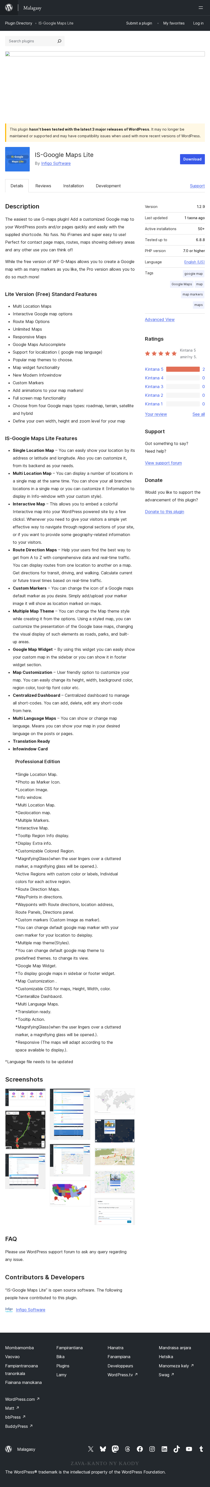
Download (192, 159)
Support (197, 185)
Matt (12, 1408)
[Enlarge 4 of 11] (83, 1095)
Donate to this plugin (164, 511)
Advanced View (160, 319)
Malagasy (26, 1449)
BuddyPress (19, 1426)
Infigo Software (56, 163)
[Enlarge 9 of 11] (128, 1154)
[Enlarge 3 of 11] (38, 1160)
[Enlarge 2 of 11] (38, 1117)
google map (193, 274)
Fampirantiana (69, 1347)
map (199, 284)
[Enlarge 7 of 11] (128, 1095)
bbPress (15, 1417)
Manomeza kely (176, 1365)
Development (108, 185)
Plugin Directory (18, 23)
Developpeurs (120, 1365)
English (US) (194, 262)
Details (16, 185)
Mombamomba (19, 1347)
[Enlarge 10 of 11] (128, 1177)
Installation (73, 185)
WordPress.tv (123, 1374)
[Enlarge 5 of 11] (83, 1150)
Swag (166, 1374)
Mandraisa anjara (175, 1347)
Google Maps (182, 284)
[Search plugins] (59, 41)
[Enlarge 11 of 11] (128, 1204)
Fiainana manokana (23, 1382)
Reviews (43, 185)
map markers (193, 294)
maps (198, 305)
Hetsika (166, 1356)
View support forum (163, 462)
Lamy (61, 1374)
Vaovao (12, 1356)
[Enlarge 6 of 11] (83, 1187)
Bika (60, 1356)
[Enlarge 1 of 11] (38, 1095)
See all (199, 414)
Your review (156, 414)
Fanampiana (119, 1356)
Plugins (62, 1365)
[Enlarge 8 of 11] (128, 1125)
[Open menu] (202, 7)
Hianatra (115, 1347)
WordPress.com (22, 1399)
